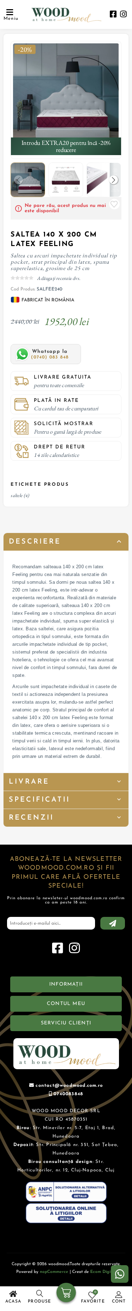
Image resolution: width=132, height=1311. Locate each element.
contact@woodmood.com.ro (69, 1085)
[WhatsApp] (119, 1274)
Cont (119, 1301)
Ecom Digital (103, 1272)
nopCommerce (54, 1272)
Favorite (114, 204)
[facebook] (113, 15)
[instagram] (123, 15)
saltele (16, 495)
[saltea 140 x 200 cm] (66, 96)
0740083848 (68, 1094)
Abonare (112, 923)
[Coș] (66, 1293)
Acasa (13, 1301)
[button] (113, 180)
